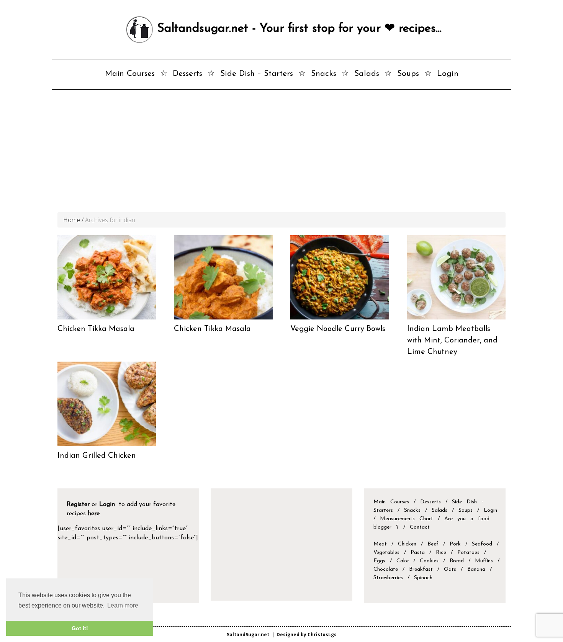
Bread (457, 561)
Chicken (407, 544)
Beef (433, 544)
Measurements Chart (409, 519)
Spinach (423, 578)
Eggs (379, 561)
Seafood (482, 544)
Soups (408, 74)
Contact (420, 527)
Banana (476, 569)
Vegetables (386, 552)
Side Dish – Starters (256, 74)
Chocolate (385, 569)
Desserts (187, 74)
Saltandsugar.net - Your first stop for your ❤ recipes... (297, 29)
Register (78, 504)
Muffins (484, 561)
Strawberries (388, 578)
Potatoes (468, 552)
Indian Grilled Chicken (96, 456)
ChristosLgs (322, 634)
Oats (450, 569)
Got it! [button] (80, 628)
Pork (455, 544)
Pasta (418, 552)
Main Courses (130, 74)
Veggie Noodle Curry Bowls (337, 329)
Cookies (429, 561)
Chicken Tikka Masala (95, 329)
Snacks (323, 74)
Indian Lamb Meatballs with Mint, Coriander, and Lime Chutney (452, 340)
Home (71, 220)
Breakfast (421, 569)
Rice (441, 552)
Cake (402, 561)
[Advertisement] (281, 154)
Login (447, 74)
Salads (366, 74)
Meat (380, 544)
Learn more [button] (122, 605)
